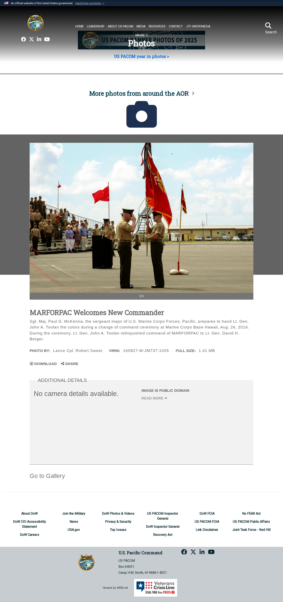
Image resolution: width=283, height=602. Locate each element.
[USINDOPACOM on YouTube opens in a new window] (47, 39)
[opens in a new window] (23, 39)
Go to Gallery (47, 476)
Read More (153, 398)
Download (45, 364)
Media (140, 35)
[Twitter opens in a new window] (31, 39)
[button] (90, 3)
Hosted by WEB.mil (115, 587)
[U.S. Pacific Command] (35, 23)
